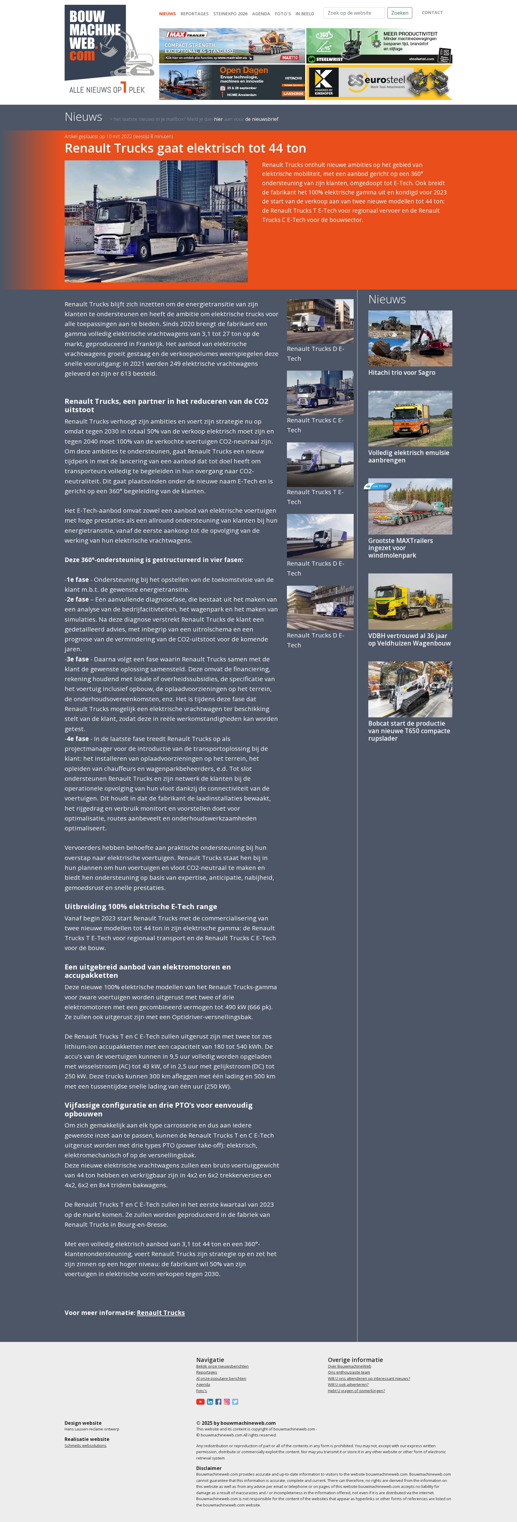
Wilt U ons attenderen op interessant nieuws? (369, 1378)
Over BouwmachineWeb (349, 1366)
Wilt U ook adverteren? (348, 1384)
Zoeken (399, 13)
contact (432, 12)
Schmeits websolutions (86, 1445)
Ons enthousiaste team (349, 1372)
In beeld (305, 13)
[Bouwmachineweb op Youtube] (201, 1401)
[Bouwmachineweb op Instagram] (228, 1401)
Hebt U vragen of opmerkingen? (356, 1390)
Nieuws (167, 13)
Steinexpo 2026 (230, 13)
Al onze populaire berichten (221, 1378)
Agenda (261, 13)
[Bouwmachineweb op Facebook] (219, 1401)
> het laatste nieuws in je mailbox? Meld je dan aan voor (194, 119)
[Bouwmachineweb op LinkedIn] (211, 1401)
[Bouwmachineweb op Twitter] (236, 1401)
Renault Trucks (161, 1312)
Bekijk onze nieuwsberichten (222, 1366)
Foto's (283, 13)
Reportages (195, 13)
